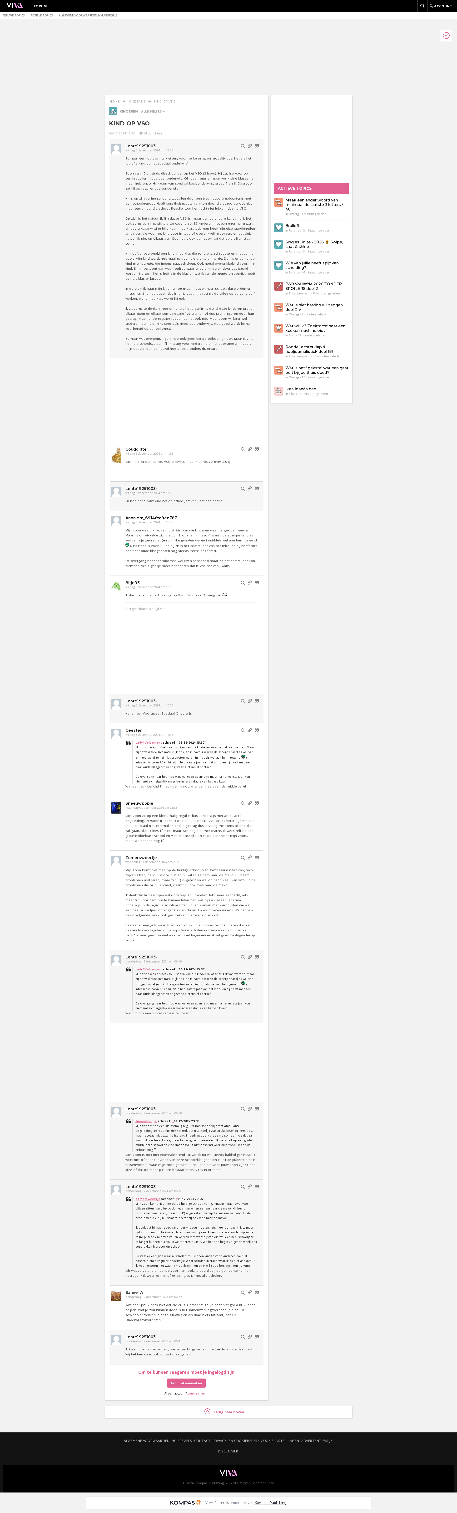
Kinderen (137, 101)
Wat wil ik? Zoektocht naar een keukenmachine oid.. (315, 328)
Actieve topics (41, 15)
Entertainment (300, 293)
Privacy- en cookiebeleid (236, 1440)
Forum (40, 6)
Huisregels (182, 1440)
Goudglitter (136, 449)
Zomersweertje (141, 857)
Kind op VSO (165, 101)
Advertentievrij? (316, 1440)
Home (114, 101)
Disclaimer (228, 1451)
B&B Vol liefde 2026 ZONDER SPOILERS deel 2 (313, 286)
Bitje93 (132, 583)
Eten (292, 335)
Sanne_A (134, 1292)
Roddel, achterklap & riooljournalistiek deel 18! (309, 349)
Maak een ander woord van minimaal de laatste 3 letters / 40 (314, 204)
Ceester (133, 730)
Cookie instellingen (280, 1440)
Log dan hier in (198, 1393)
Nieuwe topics (14, 15)
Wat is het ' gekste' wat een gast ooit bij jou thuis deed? (316, 370)
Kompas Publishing (270, 1503)
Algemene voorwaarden (146, 1440)
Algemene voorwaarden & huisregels (88, 15)
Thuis (293, 393)
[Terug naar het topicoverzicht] (113, 114)
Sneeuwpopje (139, 803)
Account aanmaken (186, 1383)
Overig (294, 214)
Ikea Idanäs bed (300, 389)
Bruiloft (292, 225)
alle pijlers (152, 111)
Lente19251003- (141, 146)
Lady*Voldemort (148, 743)
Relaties (295, 230)
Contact (202, 1440)
